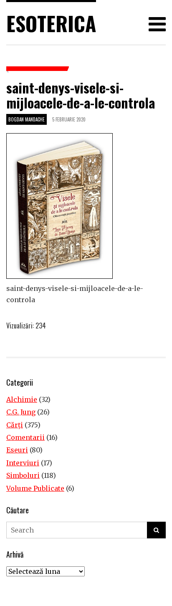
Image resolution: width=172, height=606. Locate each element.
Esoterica (51, 23)
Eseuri (17, 450)
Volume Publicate (35, 488)
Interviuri (22, 463)
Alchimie (21, 399)
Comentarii (25, 437)
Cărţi (14, 425)
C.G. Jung (20, 412)
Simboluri (23, 475)
